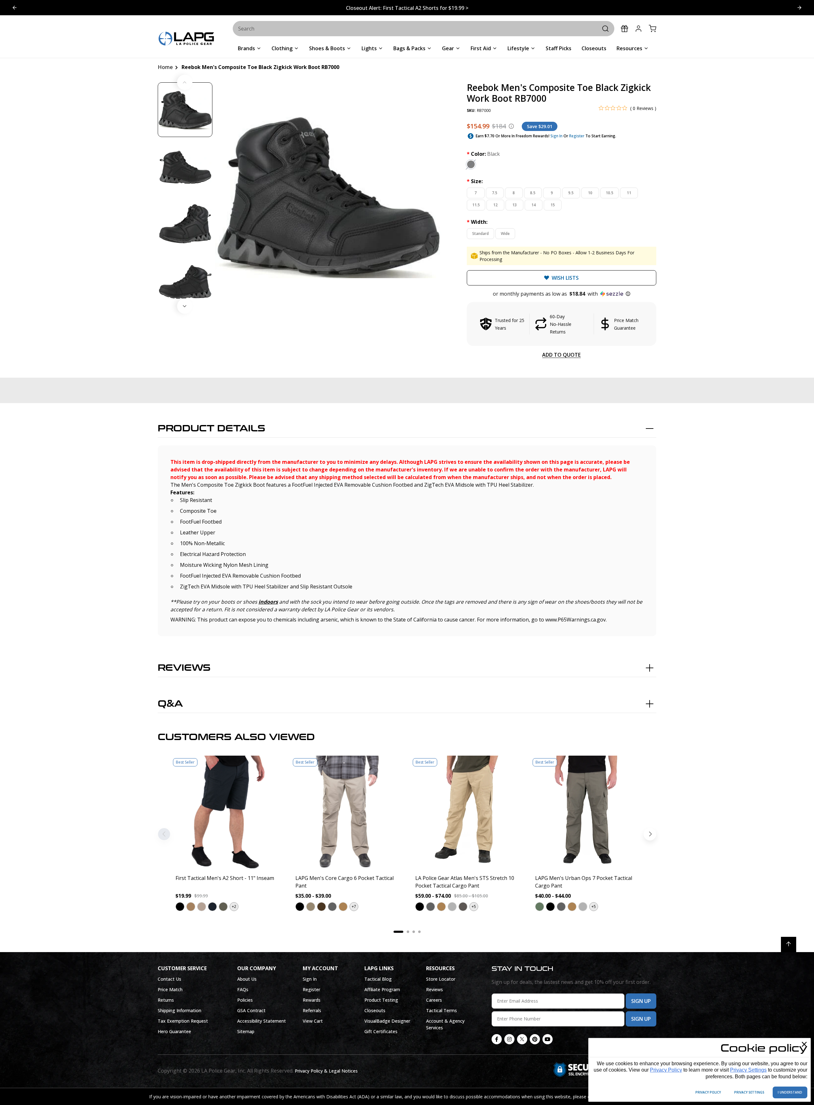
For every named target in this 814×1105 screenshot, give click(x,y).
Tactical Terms (441, 1010)
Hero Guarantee (174, 1031)
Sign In (556, 136)
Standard (480, 233)
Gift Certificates (380, 1031)
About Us (247, 979)
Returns (166, 1000)
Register (576, 136)
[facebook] (497, 1039)
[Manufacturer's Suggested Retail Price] (511, 126)
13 (514, 205)
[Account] (638, 28)
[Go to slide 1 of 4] (799, 8)
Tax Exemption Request (183, 1021)
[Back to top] (788, 944)
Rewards (312, 1000)
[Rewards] (624, 28)
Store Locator (440, 979)
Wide (505, 233)
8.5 (532, 193)
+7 (354, 906)
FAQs (242, 989)
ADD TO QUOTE (561, 354)
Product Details (211, 428)
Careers (434, 1000)
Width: (477, 221)
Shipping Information (179, 1010)
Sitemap (245, 1031)
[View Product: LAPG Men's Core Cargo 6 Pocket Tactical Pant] (347, 812)
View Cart (313, 1021)
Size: (475, 181)
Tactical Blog (378, 979)
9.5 (571, 193)
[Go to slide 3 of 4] (15, 8)
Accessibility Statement (261, 1021)
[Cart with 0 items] (652, 28)
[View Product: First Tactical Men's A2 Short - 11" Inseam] (227, 812)
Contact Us (169, 979)
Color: (483, 153)
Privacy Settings (748, 1070)
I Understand (790, 1092)
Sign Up (641, 1001)
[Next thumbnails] (184, 306)
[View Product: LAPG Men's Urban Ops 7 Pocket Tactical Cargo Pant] (587, 812)
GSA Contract (251, 1010)
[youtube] (547, 1039)
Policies (245, 1000)
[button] (561, 294)
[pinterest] (535, 1039)
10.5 (609, 193)
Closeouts (374, 1010)
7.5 (494, 193)
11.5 (476, 205)
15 (552, 205)
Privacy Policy (666, 1070)
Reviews (184, 667)
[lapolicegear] (186, 39)
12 (495, 205)
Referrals (312, 1010)
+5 (474, 906)
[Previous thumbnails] (184, 82)
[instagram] (509, 1039)
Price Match (170, 989)
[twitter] (522, 1039)
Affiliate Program (382, 989)
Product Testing (381, 1000)
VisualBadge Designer (387, 1021)
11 (629, 193)
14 (533, 205)
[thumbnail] (185, 110)
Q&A (170, 703)
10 (590, 193)
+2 (234, 906)
